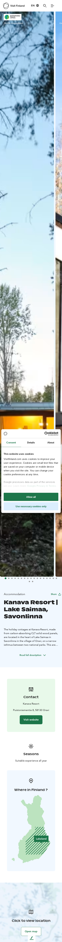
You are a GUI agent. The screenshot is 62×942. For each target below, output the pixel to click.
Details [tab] (31, 442)
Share (54, 594)
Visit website (31, 719)
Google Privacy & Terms (41, 485)
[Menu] (52, 6)
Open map (31, 931)
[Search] (45, 6)
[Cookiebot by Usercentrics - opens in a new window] (44, 434)
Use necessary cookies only (31, 506)
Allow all (31, 497)
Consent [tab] (11, 442)
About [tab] (50, 442)
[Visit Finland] (13, 6)
